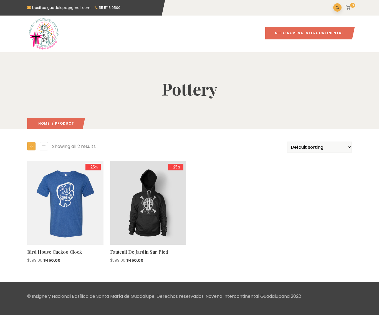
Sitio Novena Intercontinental (309, 33)
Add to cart (29, 218)
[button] (348, 8)
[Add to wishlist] (29, 229)
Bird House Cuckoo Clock (54, 252)
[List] (44, 146)
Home (44, 123)
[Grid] (31, 146)
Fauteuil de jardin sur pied (139, 252)
